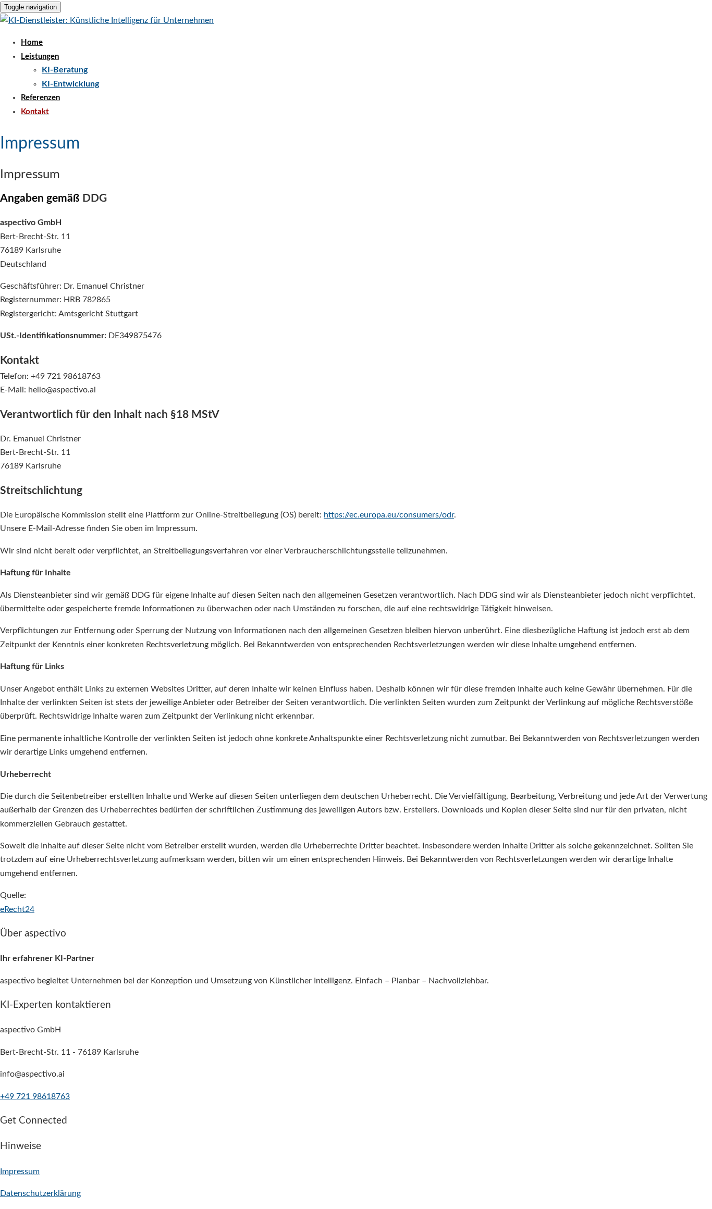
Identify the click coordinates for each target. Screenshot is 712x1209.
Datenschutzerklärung (40, 1193)
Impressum (20, 1171)
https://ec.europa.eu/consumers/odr (389, 515)
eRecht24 (17, 909)
